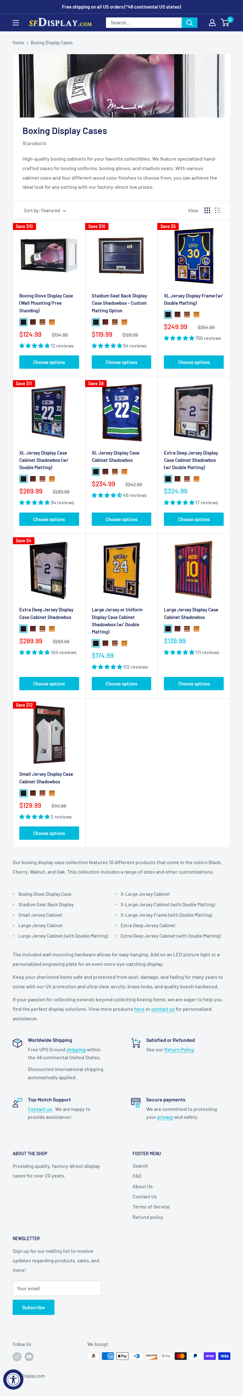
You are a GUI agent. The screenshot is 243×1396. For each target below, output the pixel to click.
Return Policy (179, 1049)
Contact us (40, 1109)
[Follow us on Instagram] (17, 1356)
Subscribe (33, 1307)
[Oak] (52, 322)
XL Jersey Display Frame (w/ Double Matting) (193, 299)
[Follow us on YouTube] (29, 1356)
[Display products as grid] (207, 210)
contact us (163, 1009)
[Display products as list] (218, 210)
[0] (225, 22)
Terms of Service (151, 1206)
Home (18, 42)
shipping (76, 1049)
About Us (143, 1186)
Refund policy (148, 1217)
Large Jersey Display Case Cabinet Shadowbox (191, 613)
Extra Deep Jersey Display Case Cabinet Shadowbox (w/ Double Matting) (191, 460)
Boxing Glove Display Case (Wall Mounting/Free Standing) (46, 303)
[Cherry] (33, 322)
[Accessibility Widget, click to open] (13, 1379)
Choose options (49, 362)
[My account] (212, 22)
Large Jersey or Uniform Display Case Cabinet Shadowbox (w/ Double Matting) (117, 620)
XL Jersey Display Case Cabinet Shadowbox (116, 456)
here (139, 1009)
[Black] (23, 322)
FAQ (137, 1176)
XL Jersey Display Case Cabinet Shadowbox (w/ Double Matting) (44, 460)
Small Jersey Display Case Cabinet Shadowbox (46, 777)
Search (140, 1166)
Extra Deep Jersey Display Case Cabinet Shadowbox (46, 613)
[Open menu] (16, 22)
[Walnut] (42, 322)
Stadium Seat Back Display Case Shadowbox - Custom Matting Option (119, 303)
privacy (165, 1117)
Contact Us (145, 1196)
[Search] (189, 22)
